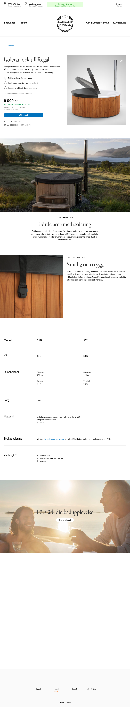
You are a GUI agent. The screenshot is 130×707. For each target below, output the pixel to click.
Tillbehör (10, 45)
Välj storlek (23, 115)
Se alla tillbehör (65, 520)
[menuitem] (38, 684)
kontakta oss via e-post (54, 439)
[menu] (9, 22)
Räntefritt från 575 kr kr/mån (14, 107)
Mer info (17, 121)
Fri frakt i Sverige (65, 702)
